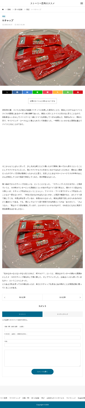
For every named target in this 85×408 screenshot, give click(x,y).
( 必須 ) (14, 326)
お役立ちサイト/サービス (55, 398)
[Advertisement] (20, 145)
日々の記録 (35, 398)
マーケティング (14, 398)
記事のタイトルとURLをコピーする (42, 101)
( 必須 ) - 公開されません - (16, 334)
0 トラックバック (62, 314)
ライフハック (71, 398)
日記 (3, 16)
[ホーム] (3, 9)
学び (42, 398)
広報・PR (25, 398)
